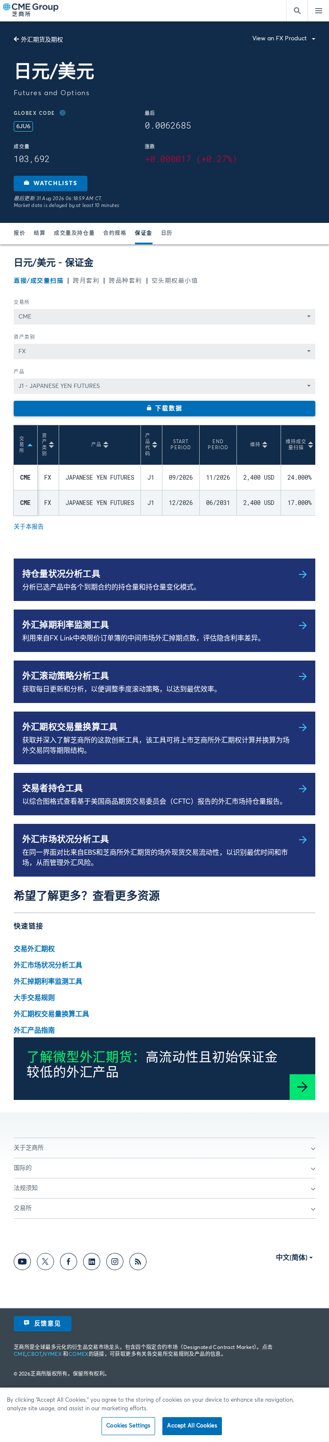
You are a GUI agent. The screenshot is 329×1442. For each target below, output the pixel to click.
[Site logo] (31, 11)
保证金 (144, 233)
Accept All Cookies (192, 1426)
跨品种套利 (125, 281)
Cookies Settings (128, 1426)
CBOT (34, 1354)
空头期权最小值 (175, 281)
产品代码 (147, 444)
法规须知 (26, 1188)
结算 (39, 233)
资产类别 (24, 337)
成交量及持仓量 (74, 233)
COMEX (79, 1354)
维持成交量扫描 (296, 444)
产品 (19, 372)
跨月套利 (86, 281)
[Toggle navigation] (318, 10)
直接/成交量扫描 (38, 281)
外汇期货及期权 (42, 40)
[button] (50, 183)
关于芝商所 (29, 1148)
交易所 (22, 302)
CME (20, 1354)
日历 (167, 233)
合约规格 (114, 233)
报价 (19, 233)
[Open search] (297, 10)
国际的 (23, 1168)
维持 (255, 444)
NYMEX (52, 1354)
